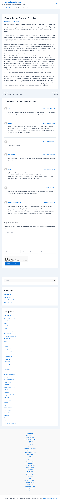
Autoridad (6, 326)
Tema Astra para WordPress (49, 498)
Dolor (5, 341)
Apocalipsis (7, 320)
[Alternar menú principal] (56, 3)
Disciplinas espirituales (10, 336)
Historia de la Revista (9, 374)
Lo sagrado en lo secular (10, 400)
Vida (5, 420)
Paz (5, 405)
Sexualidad (7, 415)
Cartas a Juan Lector (9, 331)
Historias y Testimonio (30, 484)
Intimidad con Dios (9, 379)
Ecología (6, 344)
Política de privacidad (9, 300)
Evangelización (8, 366)
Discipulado (7, 338)
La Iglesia (6, 384)
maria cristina (11, 154)
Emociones (7, 359)
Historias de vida (8, 377)
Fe (4, 372)
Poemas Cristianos (9, 410)
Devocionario (7, 333)
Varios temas (7, 418)
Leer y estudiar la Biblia (10, 395)
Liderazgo (6, 397)
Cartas (5, 328)
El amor (6, 346)
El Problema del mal (9, 354)
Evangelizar (7, 369)
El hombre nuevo (8, 351)
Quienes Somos (8, 302)
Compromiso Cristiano (11, 2)
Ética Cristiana (7, 315)
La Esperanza (7, 382)
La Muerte (6, 392)
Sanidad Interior (8, 413)
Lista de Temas (8, 297)
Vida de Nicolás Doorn (10, 423)
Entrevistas (7, 361)
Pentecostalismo (8, 407)
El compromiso (8, 349)
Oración (6, 402)
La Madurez (7, 390)
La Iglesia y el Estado (9, 387)
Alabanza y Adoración (9, 318)
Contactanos (7, 294)
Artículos (6, 323)
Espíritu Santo (7, 364)
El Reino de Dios (8, 356)
